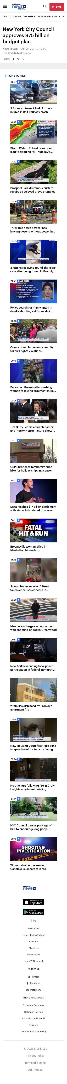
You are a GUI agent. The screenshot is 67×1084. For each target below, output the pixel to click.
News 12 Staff (10, 49)
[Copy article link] (23, 59)
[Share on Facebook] (13, 59)
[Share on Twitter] (18, 59)
